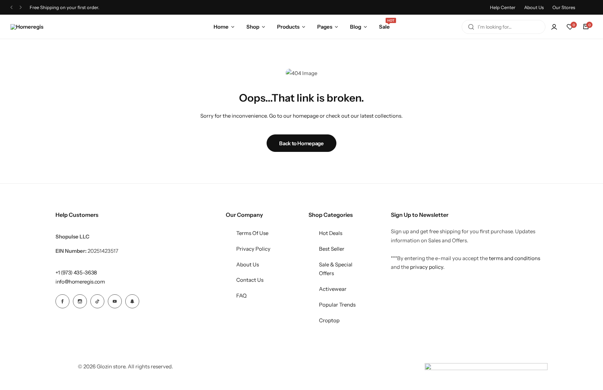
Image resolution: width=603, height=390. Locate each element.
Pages (324, 26)
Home (221, 26)
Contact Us (249, 280)
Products (288, 26)
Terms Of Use (252, 233)
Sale (384, 26)
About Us (534, 7)
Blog (355, 26)
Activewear (333, 289)
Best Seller (331, 248)
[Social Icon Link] (62, 301)
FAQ (241, 295)
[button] (570, 27)
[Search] (471, 27)
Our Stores (563, 7)
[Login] (554, 27)
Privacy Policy (253, 248)
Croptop (329, 320)
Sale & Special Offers (335, 269)
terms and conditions (514, 258)
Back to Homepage (301, 143)
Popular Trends (337, 304)
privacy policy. (427, 267)
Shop (252, 26)
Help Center (502, 7)
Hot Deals (330, 233)
